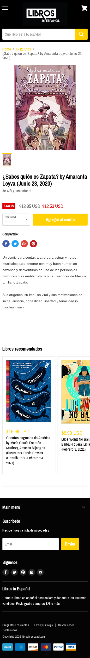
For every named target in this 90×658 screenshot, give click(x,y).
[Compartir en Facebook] (6, 243)
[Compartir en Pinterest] (33, 243)
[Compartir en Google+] (24, 243)
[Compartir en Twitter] (15, 243)
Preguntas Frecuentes (15, 625)
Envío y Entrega (43, 625)
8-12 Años (23, 49)
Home (6, 49)
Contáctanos (9, 630)
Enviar (70, 544)
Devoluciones (66, 625)
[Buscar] (81, 34)
